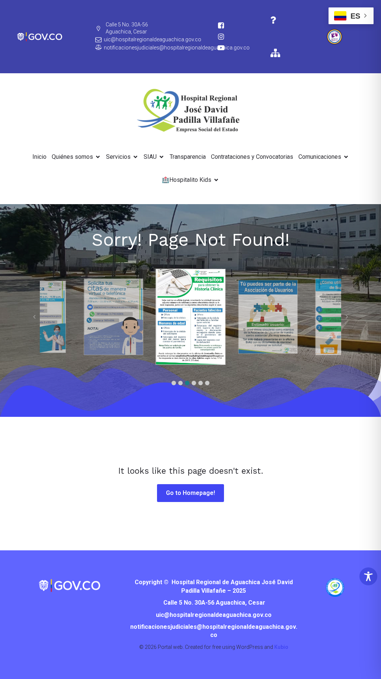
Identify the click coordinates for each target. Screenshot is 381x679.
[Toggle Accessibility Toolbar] (368, 576)
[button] (174, 383)
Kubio (281, 647)
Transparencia (188, 156)
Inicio (39, 156)
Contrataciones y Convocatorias (252, 156)
